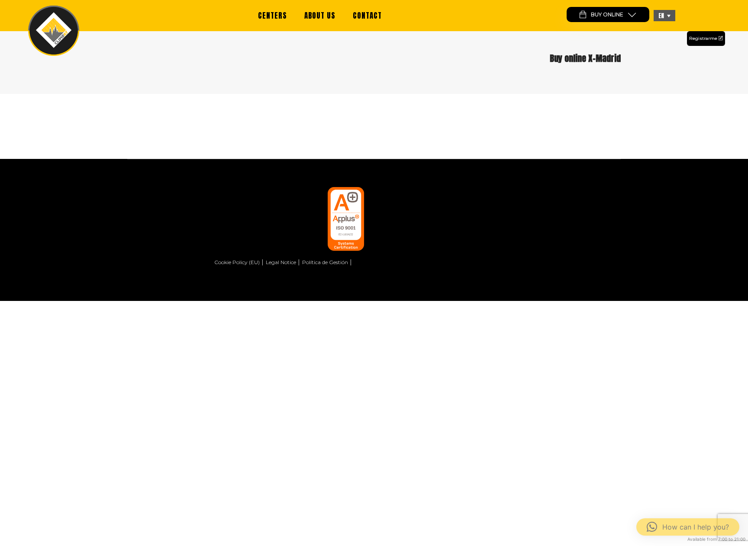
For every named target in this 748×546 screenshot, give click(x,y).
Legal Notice (281, 262)
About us (319, 15)
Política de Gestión (325, 262)
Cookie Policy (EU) (237, 262)
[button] (664, 15)
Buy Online (607, 14)
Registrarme (704, 38)
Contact (367, 15)
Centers (272, 15)
